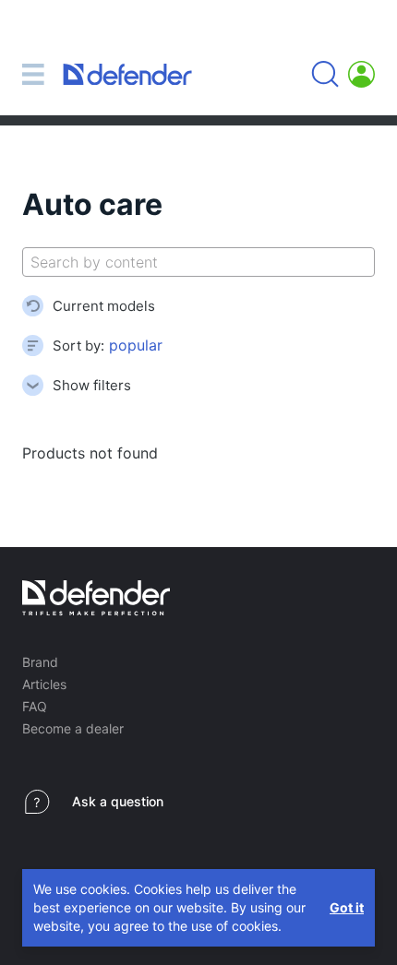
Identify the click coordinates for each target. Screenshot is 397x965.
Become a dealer (73, 728)
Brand (40, 662)
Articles (44, 684)
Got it (347, 907)
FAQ (34, 706)
